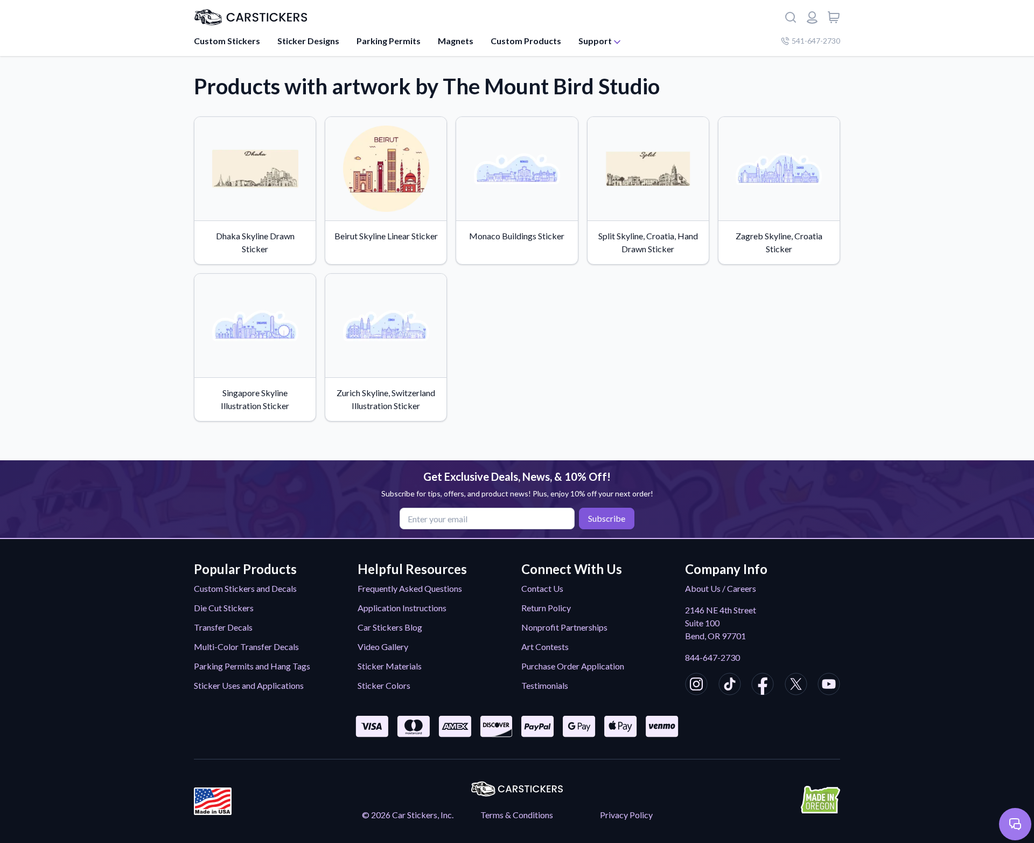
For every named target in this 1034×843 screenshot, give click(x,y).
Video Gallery (383, 646)
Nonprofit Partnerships (564, 627)
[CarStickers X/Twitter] (796, 686)
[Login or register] (812, 17)
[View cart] (833, 17)
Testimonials (544, 685)
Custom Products (526, 41)
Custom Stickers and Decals (245, 588)
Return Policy (546, 608)
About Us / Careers (720, 588)
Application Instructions (402, 608)
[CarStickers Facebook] (762, 686)
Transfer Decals (223, 627)
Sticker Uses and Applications (249, 685)
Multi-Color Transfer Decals (246, 646)
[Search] (790, 17)
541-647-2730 (816, 40)
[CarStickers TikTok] (729, 686)
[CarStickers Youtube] (829, 686)
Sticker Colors (384, 685)
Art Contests (545, 646)
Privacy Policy (626, 815)
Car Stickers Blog (390, 627)
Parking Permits (389, 41)
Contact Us (542, 588)
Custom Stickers (227, 41)
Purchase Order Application (572, 666)
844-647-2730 (712, 657)
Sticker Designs (308, 41)
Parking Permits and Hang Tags (252, 666)
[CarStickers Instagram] (696, 686)
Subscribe (606, 518)
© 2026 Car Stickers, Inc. (407, 815)
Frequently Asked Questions (410, 588)
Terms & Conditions (516, 815)
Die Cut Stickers (224, 608)
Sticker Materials (390, 666)
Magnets (455, 41)
